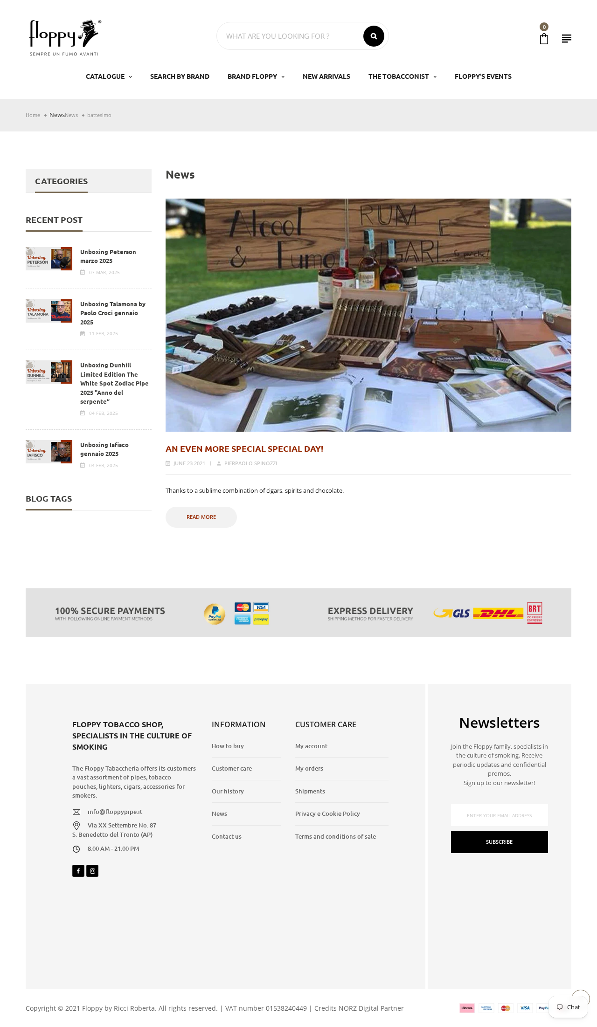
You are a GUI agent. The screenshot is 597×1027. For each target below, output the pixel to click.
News (57, 114)
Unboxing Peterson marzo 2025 (108, 256)
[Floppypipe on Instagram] (92, 871)
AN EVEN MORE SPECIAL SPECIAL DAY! (244, 448)
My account (311, 746)
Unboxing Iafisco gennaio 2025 (104, 449)
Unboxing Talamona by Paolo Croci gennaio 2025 (113, 313)
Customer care (232, 768)
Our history (228, 791)
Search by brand (179, 76)
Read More (201, 516)
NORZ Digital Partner (371, 1008)
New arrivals (326, 76)
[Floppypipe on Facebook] (78, 871)
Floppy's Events (483, 76)
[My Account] (566, 38)
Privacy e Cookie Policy (327, 813)
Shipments (310, 791)
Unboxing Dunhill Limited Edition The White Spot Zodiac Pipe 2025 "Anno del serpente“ (114, 383)
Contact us (227, 836)
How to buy (228, 746)
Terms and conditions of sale (335, 836)
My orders (309, 768)
